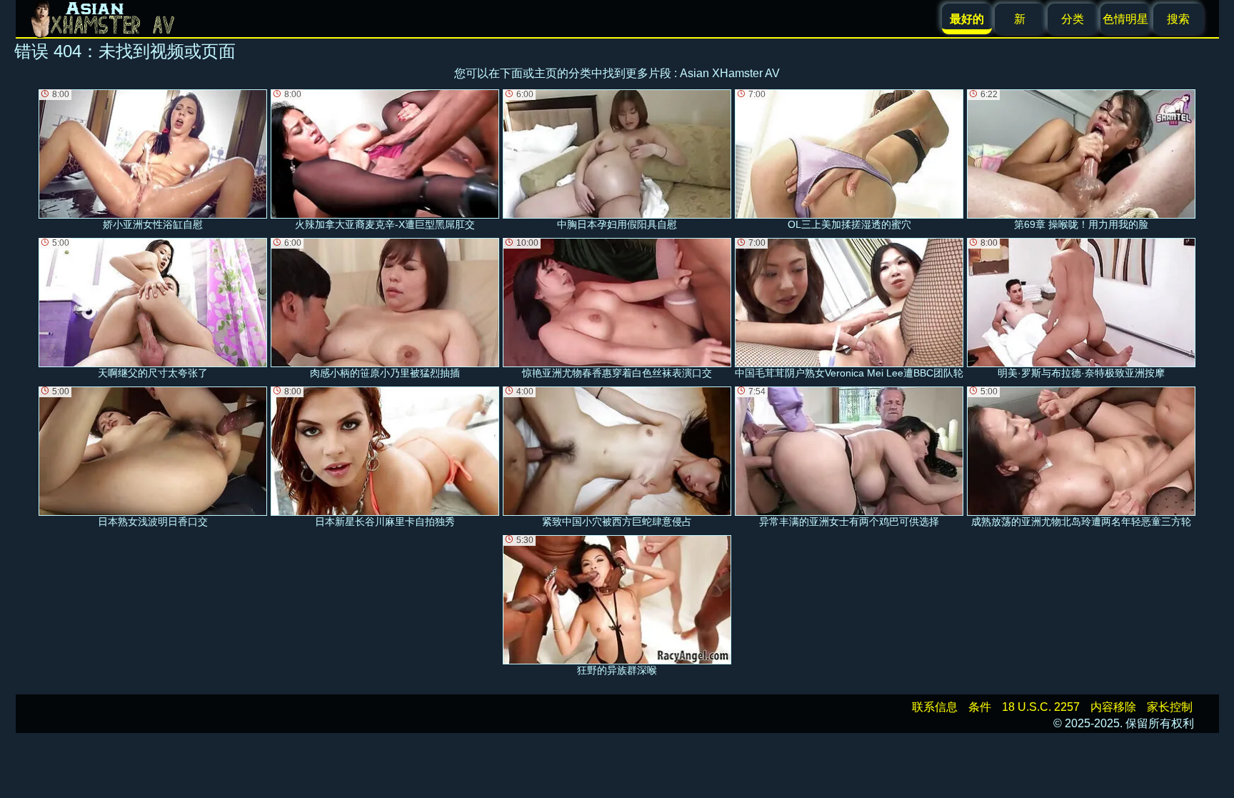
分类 (1072, 19)
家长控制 (1170, 707)
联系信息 (935, 707)
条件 (979, 707)
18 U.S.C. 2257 (1041, 707)
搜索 (1178, 19)
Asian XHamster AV (730, 73)
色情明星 (1125, 19)
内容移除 (1113, 707)
